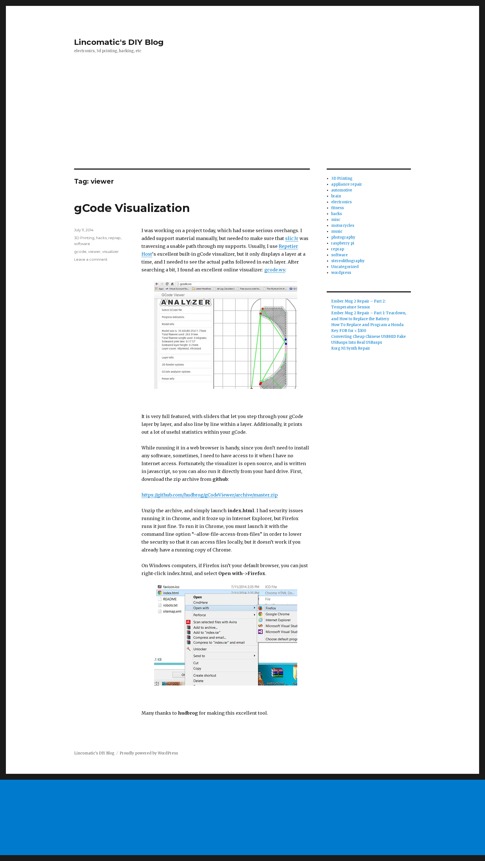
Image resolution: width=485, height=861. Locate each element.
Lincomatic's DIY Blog (119, 42)
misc (335, 219)
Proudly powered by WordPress (149, 753)
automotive (341, 190)
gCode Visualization (132, 208)
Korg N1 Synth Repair (350, 348)
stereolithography (348, 260)
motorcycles (342, 225)
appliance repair (346, 184)
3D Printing (84, 238)
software (82, 243)
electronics (341, 202)
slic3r (291, 238)
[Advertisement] (242, 127)
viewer (94, 251)
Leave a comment (90, 259)
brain (336, 196)
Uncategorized (345, 266)
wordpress (341, 272)
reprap (114, 238)
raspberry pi (342, 243)
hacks (101, 238)
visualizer (110, 251)
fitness (337, 208)
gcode (80, 251)
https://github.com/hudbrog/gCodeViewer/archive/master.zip (209, 495)
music (336, 231)
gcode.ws (274, 270)
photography (343, 237)
